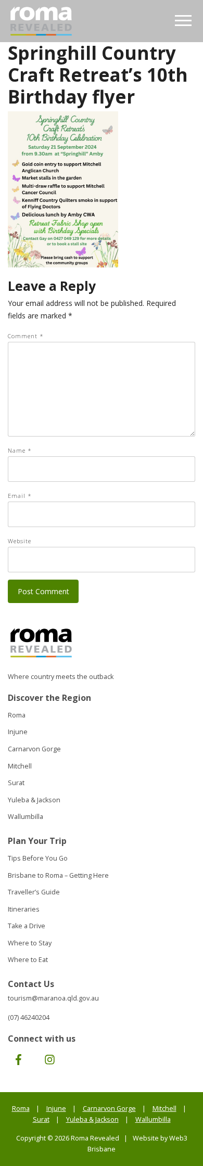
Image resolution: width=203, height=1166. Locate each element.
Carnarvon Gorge (34, 749)
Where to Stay (30, 943)
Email (20, 495)
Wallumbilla (25, 816)
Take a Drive (26, 925)
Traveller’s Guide (34, 892)
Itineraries (24, 909)
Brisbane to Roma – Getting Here (58, 875)
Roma (17, 715)
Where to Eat (28, 959)
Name (20, 450)
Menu (183, 21)
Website (19, 541)
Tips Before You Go (38, 858)
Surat (16, 782)
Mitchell (20, 766)
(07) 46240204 (28, 1017)
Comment (26, 336)
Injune (18, 731)
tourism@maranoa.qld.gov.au (53, 998)
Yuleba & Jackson (34, 800)
